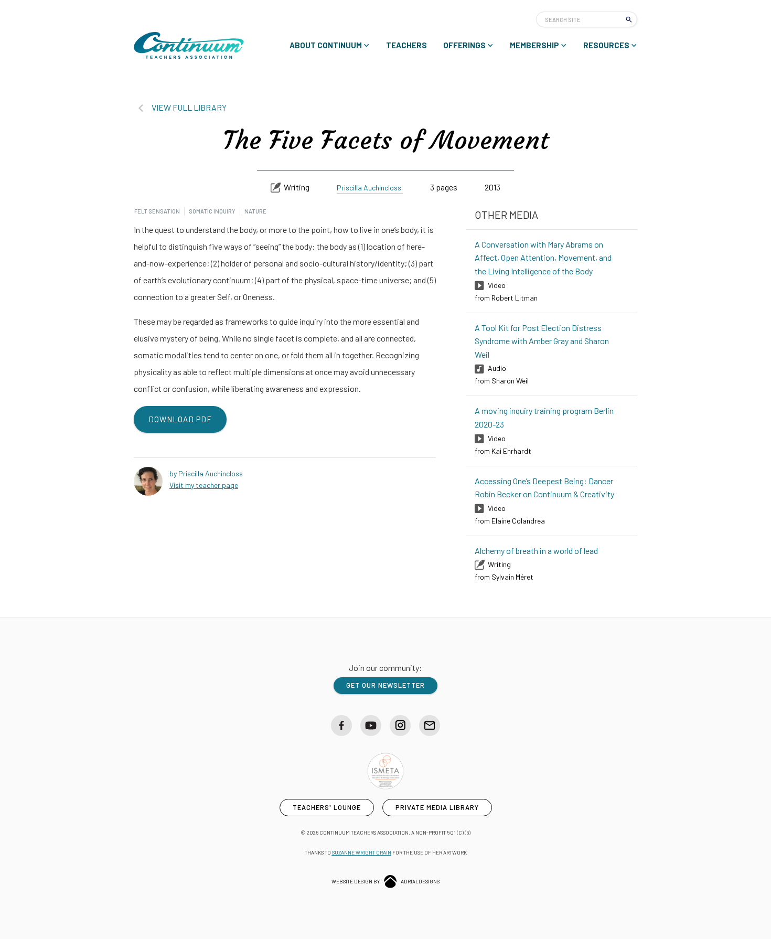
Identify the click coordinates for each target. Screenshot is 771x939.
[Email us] (429, 725)
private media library (437, 807)
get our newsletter (385, 685)
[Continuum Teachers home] (189, 45)
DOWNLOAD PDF (180, 419)
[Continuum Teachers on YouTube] (370, 725)
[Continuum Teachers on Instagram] (400, 725)
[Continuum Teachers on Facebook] (341, 725)
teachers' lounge (327, 807)
